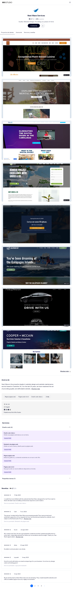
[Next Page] (44, 585)
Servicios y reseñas (29, 32)
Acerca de (19, 32)
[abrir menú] (70, 2)
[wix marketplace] (7, 2)
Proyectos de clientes (7, 32)
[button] (36, 56)
